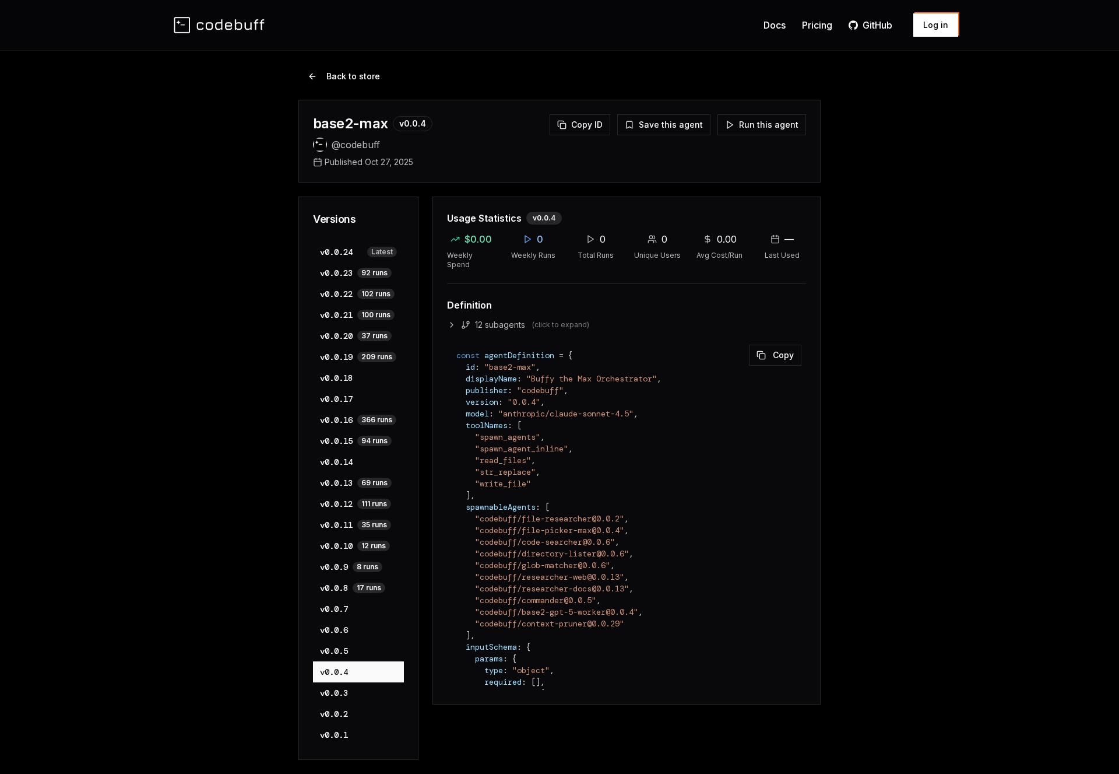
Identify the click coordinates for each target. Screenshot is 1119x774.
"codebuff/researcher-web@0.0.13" (549, 577)
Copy (783, 355)
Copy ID (587, 124)
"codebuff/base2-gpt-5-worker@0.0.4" (556, 612)
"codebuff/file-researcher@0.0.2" (549, 518)
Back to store (353, 76)
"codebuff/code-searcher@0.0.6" (545, 542)
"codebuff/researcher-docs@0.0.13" (552, 588)
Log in (935, 25)
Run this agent (768, 124)
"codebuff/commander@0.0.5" (535, 600)
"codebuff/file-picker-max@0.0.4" (549, 530)
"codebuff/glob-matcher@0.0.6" (542, 565)
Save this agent (671, 124)
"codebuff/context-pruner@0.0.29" (549, 623)
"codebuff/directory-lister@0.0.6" (552, 553)
